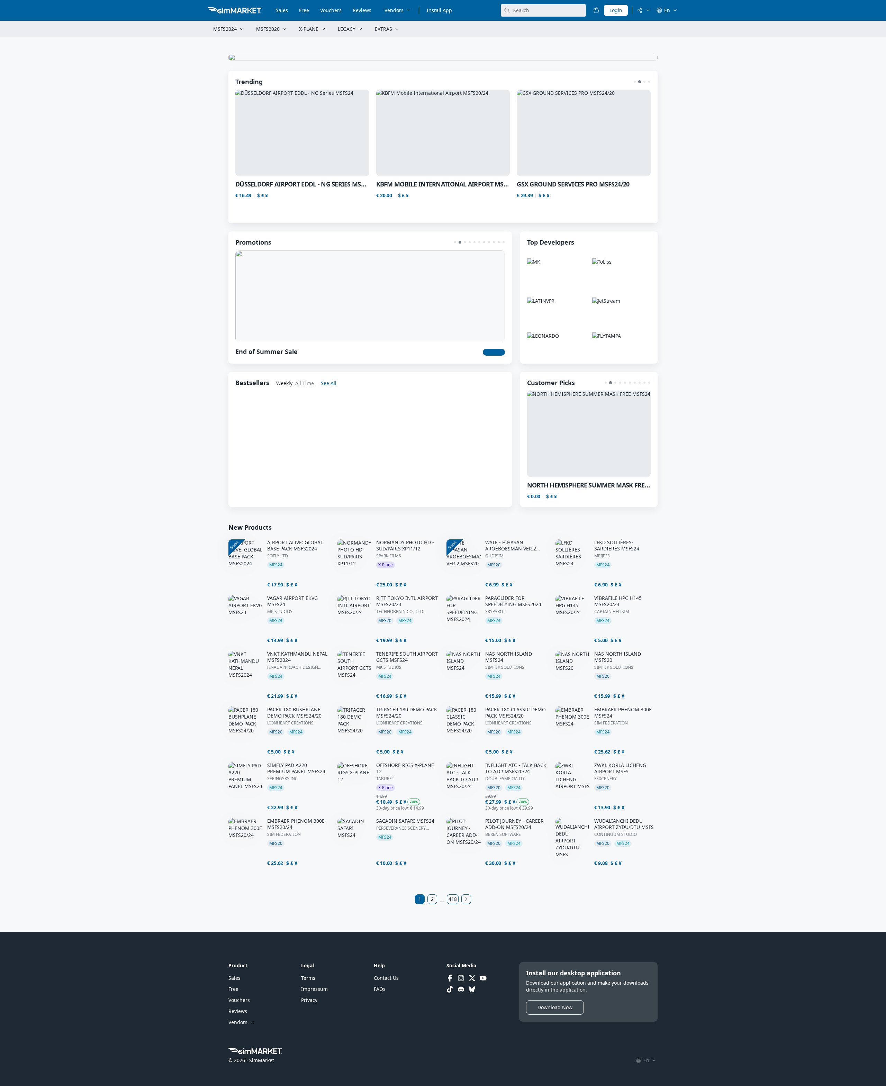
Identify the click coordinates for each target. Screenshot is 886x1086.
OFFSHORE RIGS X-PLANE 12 (405, 768)
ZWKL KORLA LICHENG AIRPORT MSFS (620, 768)
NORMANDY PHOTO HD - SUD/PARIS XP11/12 (405, 545)
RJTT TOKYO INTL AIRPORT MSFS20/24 (407, 601)
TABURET (385, 779)
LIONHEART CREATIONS (290, 723)
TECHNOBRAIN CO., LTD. (400, 611)
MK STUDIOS (279, 611)
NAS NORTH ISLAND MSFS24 (508, 657)
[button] (634, 81)
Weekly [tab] (284, 383)
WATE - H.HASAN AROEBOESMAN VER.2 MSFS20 (510, 545)
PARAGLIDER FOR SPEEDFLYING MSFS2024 (513, 601)
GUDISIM (494, 556)
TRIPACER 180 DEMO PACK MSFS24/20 (406, 712)
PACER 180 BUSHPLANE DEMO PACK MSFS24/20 (294, 712)
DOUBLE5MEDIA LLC (505, 779)
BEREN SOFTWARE (503, 834)
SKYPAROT (495, 611)
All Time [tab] (304, 383)
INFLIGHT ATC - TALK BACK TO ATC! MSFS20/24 (515, 768)
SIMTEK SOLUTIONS (504, 667)
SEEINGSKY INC (282, 779)
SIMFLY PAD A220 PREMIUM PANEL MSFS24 (296, 768)
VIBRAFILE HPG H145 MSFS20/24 (618, 601)
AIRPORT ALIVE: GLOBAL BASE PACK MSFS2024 (295, 545)
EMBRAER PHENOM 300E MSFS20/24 (296, 824)
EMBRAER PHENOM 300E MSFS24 (623, 712)
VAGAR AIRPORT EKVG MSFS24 (292, 601)
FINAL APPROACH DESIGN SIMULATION (292, 667)
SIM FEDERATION (611, 723)
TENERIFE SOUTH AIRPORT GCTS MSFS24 (407, 657)
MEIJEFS (602, 556)
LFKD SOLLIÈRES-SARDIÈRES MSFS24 (616, 545)
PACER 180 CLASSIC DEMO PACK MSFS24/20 (515, 712)
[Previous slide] (252, 133)
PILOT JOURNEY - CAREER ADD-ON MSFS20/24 (514, 824)
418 (453, 899)
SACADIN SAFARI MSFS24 (405, 821)
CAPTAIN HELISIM (611, 611)
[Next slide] (633, 133)
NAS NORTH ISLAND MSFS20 (617, 657)
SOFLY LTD (277, 556)
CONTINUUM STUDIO (615, 834)
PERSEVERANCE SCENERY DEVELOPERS (401, 828)
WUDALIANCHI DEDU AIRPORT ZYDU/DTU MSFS (624, 824)
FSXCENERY (605, 779)
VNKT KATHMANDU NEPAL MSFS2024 (297, 657)
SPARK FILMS (388, 556)
